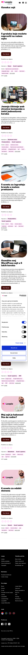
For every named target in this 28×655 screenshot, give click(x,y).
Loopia (5, 75)
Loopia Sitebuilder (5, 603)
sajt (12, 71)
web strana (22, 71)
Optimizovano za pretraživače (12, 68)
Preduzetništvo (6, 142)
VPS (16, 594)
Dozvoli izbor (14, 353)
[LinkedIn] (5, 62)
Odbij (14, 358)
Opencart (17, 588)
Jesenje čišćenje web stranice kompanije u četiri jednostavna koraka (13, 110)
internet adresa (5, 147)
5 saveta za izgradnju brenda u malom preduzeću (13, 187)
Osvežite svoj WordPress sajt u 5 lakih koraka (11, 263)
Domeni (10, 525)
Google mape (8, 378)
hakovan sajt (20, 454)
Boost (2, 586)
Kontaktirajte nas (19, 565)
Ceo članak (7, 54)
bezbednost (8, 454)
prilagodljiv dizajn (5, 71)
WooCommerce (19, 600)
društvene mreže (14, 144)
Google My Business (17, 378)
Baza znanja (18, 559)
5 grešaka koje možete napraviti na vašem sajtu (14, 36)
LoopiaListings (4, 598)
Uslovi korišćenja (5, 563)
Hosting (17, 596)
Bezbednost (11, 451)
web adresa (4, 151)
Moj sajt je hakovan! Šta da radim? (12, 416)
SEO (20, 376)
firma (12, 223)
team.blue (10, 639)
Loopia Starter (18, 586)
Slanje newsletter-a (20, 590)
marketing (4, 226)
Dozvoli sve (14, 348)
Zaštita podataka (5, 561)
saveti (16, 71)
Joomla (3, 594)
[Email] (11, 62)
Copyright (3, 565)
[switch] (24, 327)
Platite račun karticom (20, 563)
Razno (9, 66)
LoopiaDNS (4, 596)
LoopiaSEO (4, 600)
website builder (5, 73)
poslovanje (4, 149)
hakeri (14, 454)
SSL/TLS (17, 592)
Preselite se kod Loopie (7, 592)
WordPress (18, 598)
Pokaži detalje (19, 343)
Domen (3, 588)
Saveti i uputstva (17, 66)
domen (7, 144)
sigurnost (7, 456)
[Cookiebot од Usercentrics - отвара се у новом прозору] (19, 296)
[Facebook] (2, 62)
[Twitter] (8, 62)
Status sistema (18, 561)
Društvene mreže (12, 139)
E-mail (2, 590)
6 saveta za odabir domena (11, 489)
